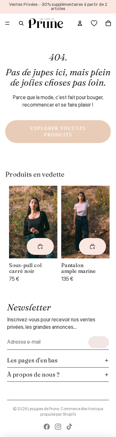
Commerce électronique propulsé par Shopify (71, 411)
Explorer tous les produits (58, 131)
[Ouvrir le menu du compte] (80, 23)
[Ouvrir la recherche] (21, 23)
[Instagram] (58, 427)
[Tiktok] (69, 427)
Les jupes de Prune (43, 409)
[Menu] (7, 23)
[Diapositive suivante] (99, 234)
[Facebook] (47, 427)
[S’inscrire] (98, 342)
